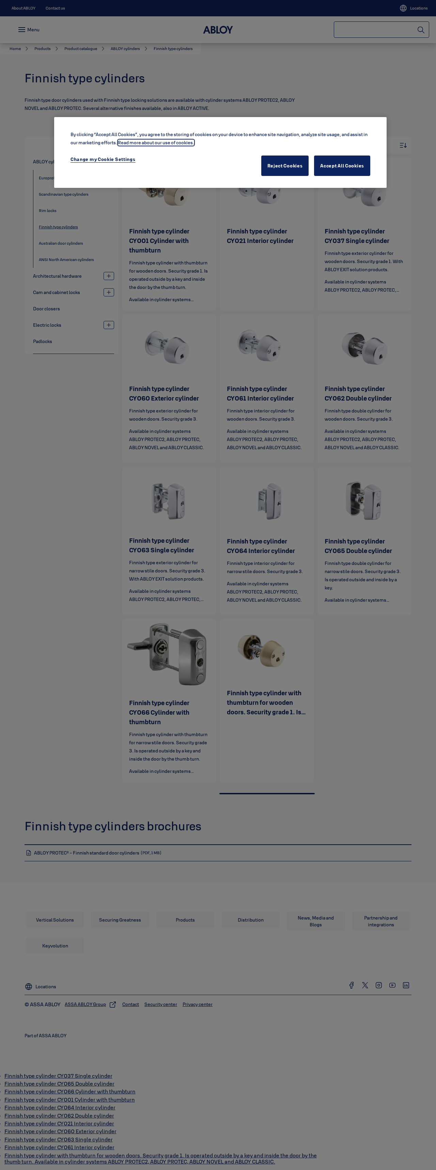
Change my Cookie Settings (103, 159)
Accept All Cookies (342, 166)
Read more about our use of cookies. (156, 143)
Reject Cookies (285, 166)
